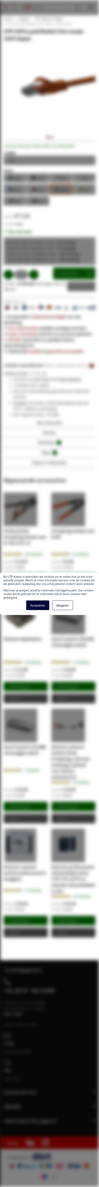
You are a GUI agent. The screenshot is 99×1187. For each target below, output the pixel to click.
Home (8, 19)
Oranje (61, 189)
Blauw (15, 189)
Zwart (38, 178)
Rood (38, 189)
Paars (15, 201)
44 (33, 662)
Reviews (49, 432)
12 (81, 662)
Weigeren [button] (62, 605)
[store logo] (31, 2)
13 (33, 890)
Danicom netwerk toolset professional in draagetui (25, 873)
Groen (15, 178)
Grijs (61, 178)
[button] (47, 137)
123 (82, 896)
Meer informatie (49, 422)
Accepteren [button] (37, 605)
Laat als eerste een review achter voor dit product (39, 146)
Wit (84, 178)
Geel (84, 189)
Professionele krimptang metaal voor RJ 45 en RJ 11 (25, 537)
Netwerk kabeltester (23, 639)
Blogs (49, 452)
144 (34, 554)
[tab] (49, 424)
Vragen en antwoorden (49, 462)
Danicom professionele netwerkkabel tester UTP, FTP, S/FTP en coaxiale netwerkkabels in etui (73, 879)
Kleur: (9, 170)
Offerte (77, 286)
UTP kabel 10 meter (49, 19)
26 (81, 554)
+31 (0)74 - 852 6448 (29, 990)
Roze (38, 201)
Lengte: (10, 152)
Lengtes (23, 19)
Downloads (49, 442)
